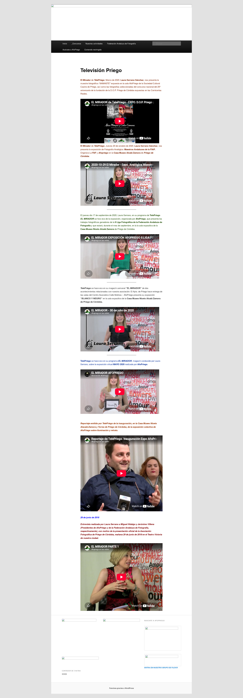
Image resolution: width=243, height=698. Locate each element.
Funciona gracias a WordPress (121, 688)
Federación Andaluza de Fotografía (121, 43)
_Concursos (76, 43)
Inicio (65, 43)
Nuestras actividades (94, 43)
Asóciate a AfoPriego (71, 49)
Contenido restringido (93, 49)
